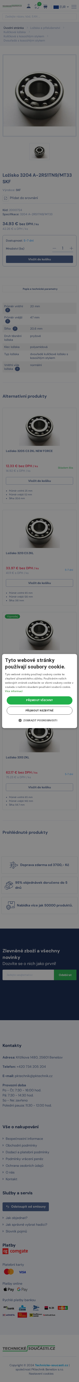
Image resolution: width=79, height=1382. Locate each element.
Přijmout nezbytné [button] (39, 710)
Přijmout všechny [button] (39, 700)
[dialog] (39, 691)
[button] (39, 720)
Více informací (14, 691)
